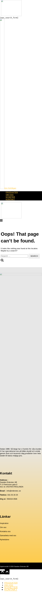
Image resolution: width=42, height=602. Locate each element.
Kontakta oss (5, 531)
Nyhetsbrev (4, 540)
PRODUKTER (12, 192)
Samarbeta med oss (8, 536)
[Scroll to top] (2, 572)
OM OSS (9, 195)
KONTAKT (10, 199)
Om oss (3, 527)
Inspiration (4, 523)
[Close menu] (0, 576)
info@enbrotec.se (14, 491)
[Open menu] (1, 220)
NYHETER (10, 197)
